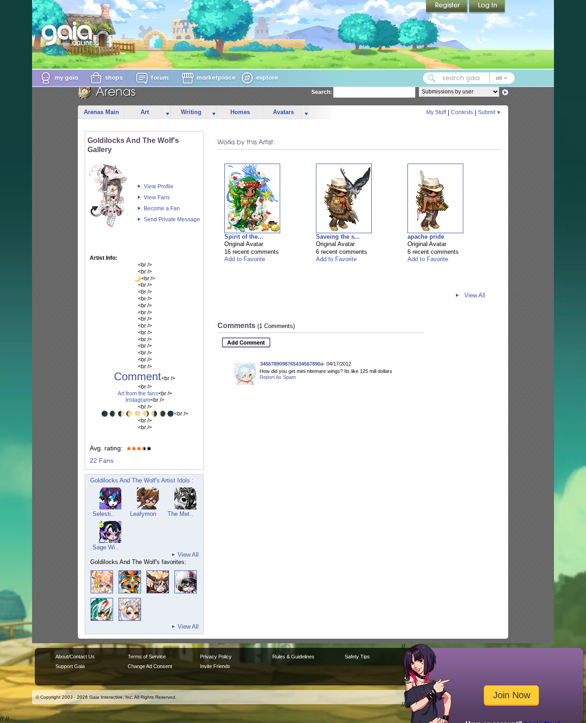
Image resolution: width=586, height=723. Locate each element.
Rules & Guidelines (293, 656)
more (167, 112)
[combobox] (469, 78)
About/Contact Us (75, 656)
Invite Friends (215, 666)
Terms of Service (147, 656)
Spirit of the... (243, 236)
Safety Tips (357, 656)
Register (447, 7)
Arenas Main (101, 112)
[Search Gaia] (431, 78)
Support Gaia (70, 666)
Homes (240, 112)
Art (145, 112)
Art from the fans (138, 393)
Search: (321, 92)
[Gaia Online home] (69, 33)
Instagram (137, 400)
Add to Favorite (244, 259)
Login (487, 7)
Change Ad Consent (150, 666)
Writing (191, 112)
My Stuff (436, 112)
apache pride (425, 236)
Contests (462, 112)
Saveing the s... (338, 236)
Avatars (283, 112)
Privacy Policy (216, 656)
